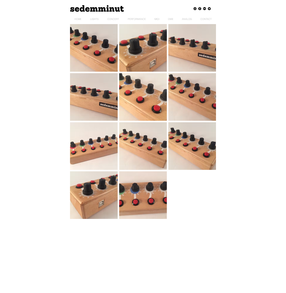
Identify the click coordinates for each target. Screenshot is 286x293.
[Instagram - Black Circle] (194, 8)
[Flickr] (204, 8)
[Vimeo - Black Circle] (209, 8)
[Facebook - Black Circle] (199, 8)
